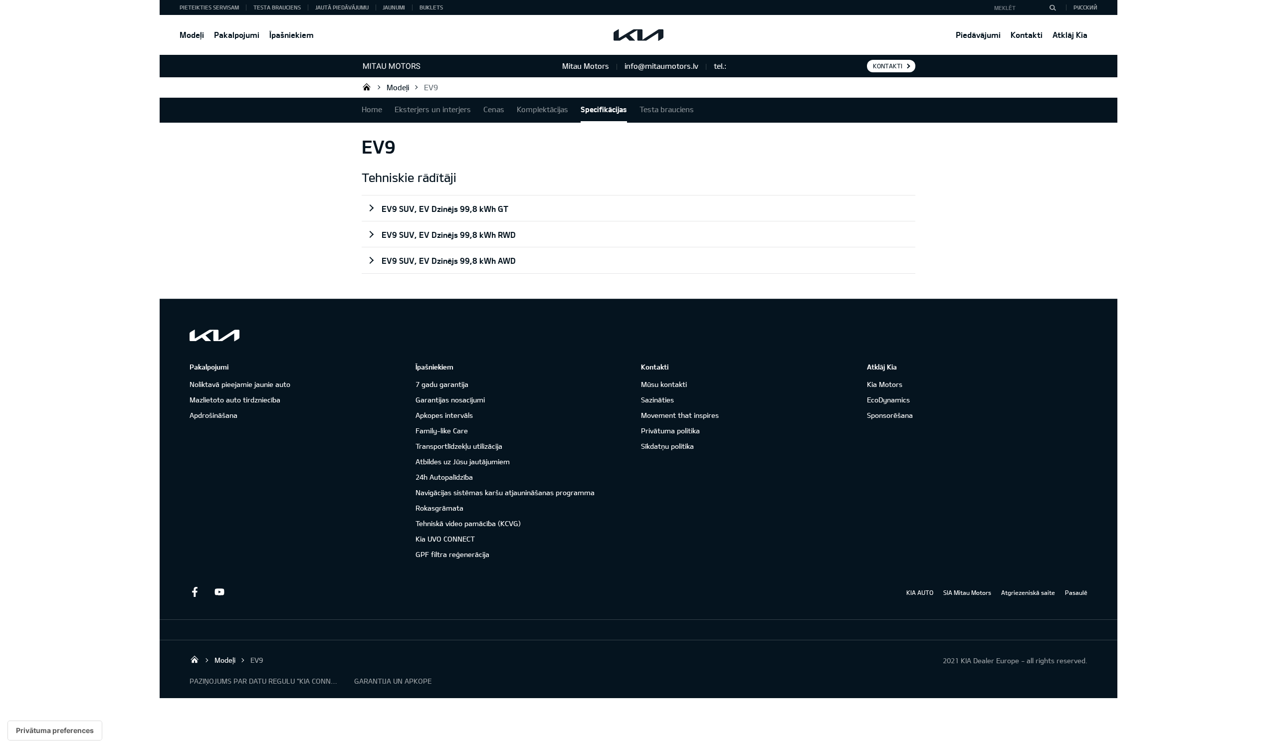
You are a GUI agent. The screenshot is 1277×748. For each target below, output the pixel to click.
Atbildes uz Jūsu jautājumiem (463, 461)
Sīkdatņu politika (667, 446)
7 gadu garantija (442, 384)
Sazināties (657, 399)
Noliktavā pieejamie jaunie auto (240, 384)
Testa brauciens (277, 7)
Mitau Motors (367, 87)
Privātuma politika (670, 430)
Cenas (493, 109)
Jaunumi (394, 7)
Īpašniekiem (291, 34)
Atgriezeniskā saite (1028, 592)
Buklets (431, 7)
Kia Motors (884, 384)
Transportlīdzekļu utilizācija (459, 446)
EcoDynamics (888, 399)
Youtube (219, 592)
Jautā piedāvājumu (342, 7)
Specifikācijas (604, 109)
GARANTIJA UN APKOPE (392, 681)
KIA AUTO (919, 592)
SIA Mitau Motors (967, 592)
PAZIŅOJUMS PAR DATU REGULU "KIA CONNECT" (264, 681)
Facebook (195, 592)
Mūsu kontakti (664, 384)
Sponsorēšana (890, 415)
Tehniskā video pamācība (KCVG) (468, 523)
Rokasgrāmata (439, 508)
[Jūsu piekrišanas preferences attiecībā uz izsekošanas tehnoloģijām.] (55, 730)
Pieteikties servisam (209, 7)
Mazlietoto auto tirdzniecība (235, 399)
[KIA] (638, 35)
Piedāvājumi (978, 34)
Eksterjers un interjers (433, 109)
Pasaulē (1076, 592)
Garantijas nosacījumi (450, 399)
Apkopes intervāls (444, 415)
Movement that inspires (680, 415)
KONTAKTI (887, 65)
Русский (1085, 7)
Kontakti (1027, 34)
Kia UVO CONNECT (445, 539)
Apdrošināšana (213, 415)
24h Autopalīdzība (444, 477)
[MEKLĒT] (1052, 7)
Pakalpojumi (236, 34)
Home (372, 109)
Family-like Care (442, 430)
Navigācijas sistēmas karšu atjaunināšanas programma (505, 492)
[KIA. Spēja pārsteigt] (214, 335)
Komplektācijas (542, 109)
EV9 (431, 87)
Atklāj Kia (1070, 34)
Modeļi (192, 34)
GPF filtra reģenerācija (452, 554)
